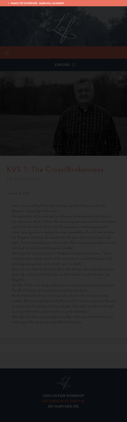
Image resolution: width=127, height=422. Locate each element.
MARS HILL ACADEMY (51, 3)
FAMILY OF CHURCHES (24, 3)
